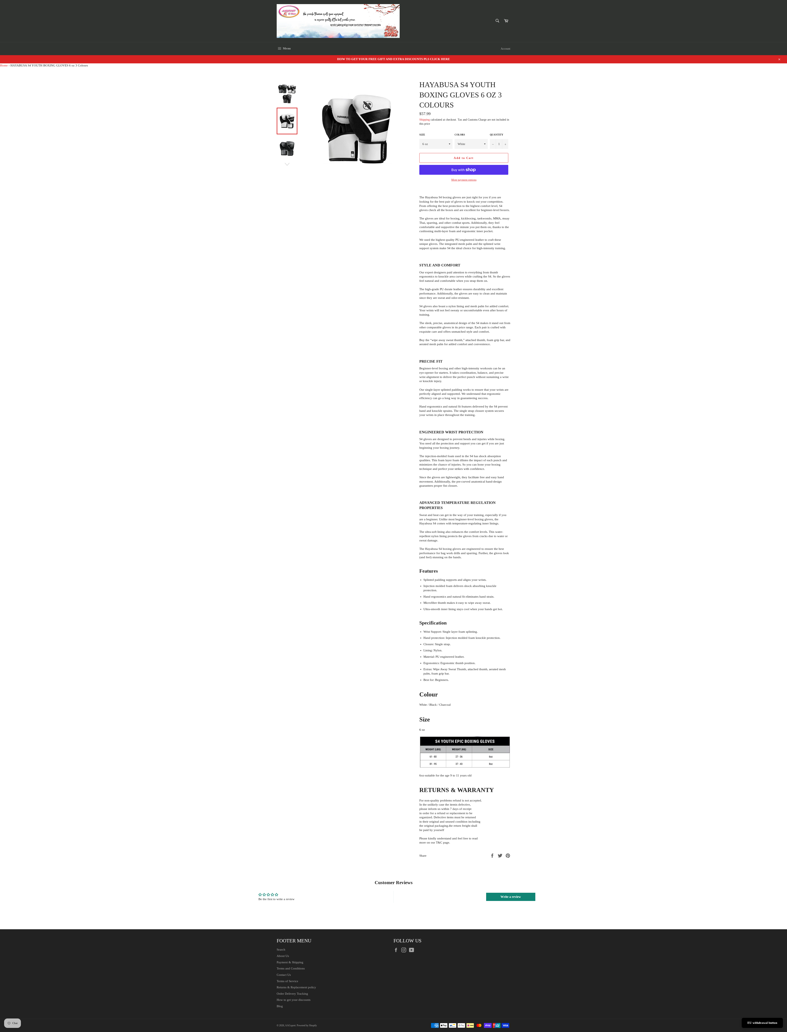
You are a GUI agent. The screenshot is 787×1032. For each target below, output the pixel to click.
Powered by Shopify (307, 1025)
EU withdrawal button (762, 1022)
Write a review (510, 896)
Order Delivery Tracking (292, 993)
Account (505, 48)
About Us (283, 956)
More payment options (464, 179)
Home (4, 65)
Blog (280, 1006)
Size (422, 134)
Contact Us (284, 974)
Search (281, 949)
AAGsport (290, 1025)
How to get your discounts (293, 999)
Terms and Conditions (291, 968)
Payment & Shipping (290, 962)
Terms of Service (287, 981)
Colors (460, 134)
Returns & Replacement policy (296, 987)
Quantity (496, 134)
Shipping (424, 119)
